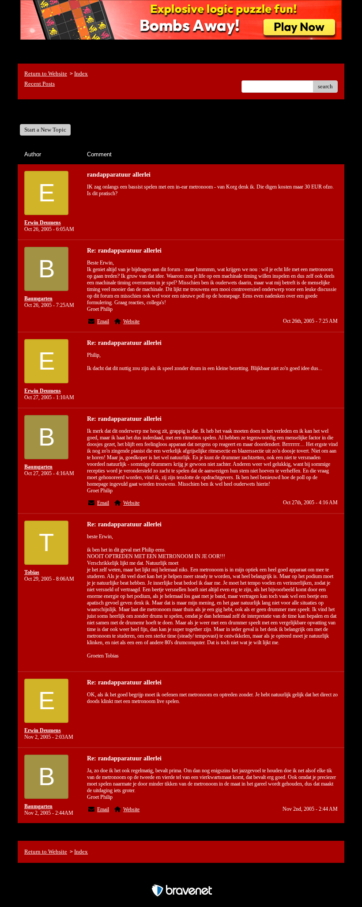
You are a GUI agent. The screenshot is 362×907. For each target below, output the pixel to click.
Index (81, 73)
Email (103, 321)
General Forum (49, 111)
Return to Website (45, 73)
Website (131, 321)
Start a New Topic (45, 129)
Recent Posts (39, 83)
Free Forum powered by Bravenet (181, 875)
